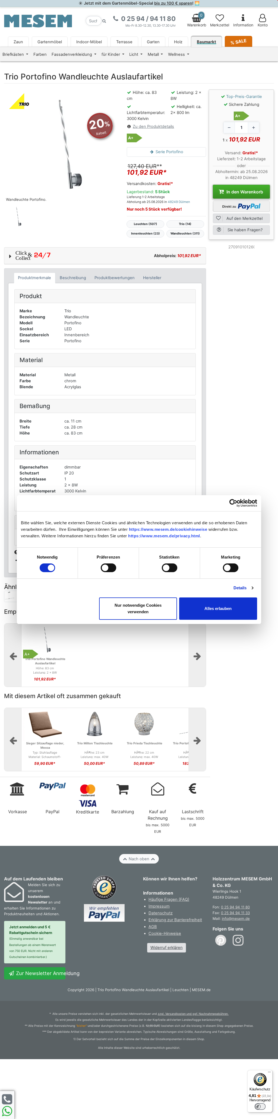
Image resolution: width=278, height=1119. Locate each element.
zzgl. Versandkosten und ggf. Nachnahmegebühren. (193, 1014)
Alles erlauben (218, 608)
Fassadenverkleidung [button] (72, 54)
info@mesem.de (236, 918)
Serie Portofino (168, 151)
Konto (263, 25)
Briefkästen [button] (13, 54)
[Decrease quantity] (229, 127)
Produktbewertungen (114, 277)
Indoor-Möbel (89, 41)
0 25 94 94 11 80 (235, 907)
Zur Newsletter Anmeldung (40, 973)
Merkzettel (219, 25)
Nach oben (139, 858)
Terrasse (124, 41)
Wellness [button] (177, 54)
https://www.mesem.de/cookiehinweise (168, 529)
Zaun (18, 41)
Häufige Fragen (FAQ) (169, 899)
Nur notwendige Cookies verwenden (138, 608)
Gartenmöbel (49, 41)
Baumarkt (206, 41)
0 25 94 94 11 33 (235, 913)
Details (240, 587)
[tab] (34, 278)
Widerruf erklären (166, 947)
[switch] (108, 567)
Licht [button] (134, 54)
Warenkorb (196, 20)
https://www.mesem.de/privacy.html (164, 536)
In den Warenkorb (244, 192)
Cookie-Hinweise (165, 933)
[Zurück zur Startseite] (38, 20)
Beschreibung (73, 277)
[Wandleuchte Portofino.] (61, 146)
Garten (153, 41)
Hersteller (152, 277)
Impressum (159, 906)
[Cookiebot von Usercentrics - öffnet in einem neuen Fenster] (233, 503)
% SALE (238, 41)
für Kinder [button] (111, 54)
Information (243, 25)
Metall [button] (154, 54)
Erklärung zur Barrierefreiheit (175, 919)
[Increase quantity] (253, 127)
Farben (40, 54)
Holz (178, 41)
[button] (105, 256)
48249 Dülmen (179, 202)
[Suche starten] (104, 21)
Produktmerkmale (34, 277)
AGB (153, 926)
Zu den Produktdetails (153, 126)
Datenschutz (161, 913)
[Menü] (269, 1073)
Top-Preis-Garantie (244, 96)
